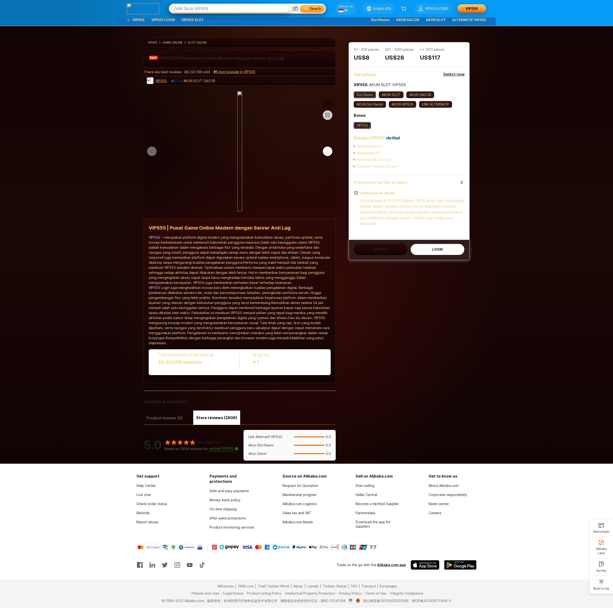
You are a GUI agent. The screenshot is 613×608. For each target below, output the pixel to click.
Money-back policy (225, 500)
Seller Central (366, 495)
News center (439, 504)
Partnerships (365, 513)
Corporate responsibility (448, 495)
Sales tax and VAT (297, 513)
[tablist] (240, 417)
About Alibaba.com (444, 486)
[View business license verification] (350, 600)
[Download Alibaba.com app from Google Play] (460, 565)
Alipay (298, 586)
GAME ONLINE (172, 42)
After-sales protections (228, 518)
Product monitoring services (232, 527)
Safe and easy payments (229, 491)
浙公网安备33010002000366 (386, 601)
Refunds (143, 513)
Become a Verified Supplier (377, 504)
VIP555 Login (159, 288)
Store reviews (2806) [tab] (216, 417)
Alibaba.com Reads (298, 522)
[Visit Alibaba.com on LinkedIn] (152, 565)
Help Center (146, 486)
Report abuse (147, 522)
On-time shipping (223, 509)
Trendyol (368, 586)
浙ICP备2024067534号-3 (431, 601)
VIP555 (152, 42)
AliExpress (225, 586)
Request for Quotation (300, 486)
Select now (454, 74)
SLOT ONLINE (197, 42)
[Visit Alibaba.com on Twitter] (164, 565)
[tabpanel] (240, 445)
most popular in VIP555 (234, 72)
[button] (295, 8)
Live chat (143, 495)
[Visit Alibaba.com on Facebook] (139, 565)
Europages (388, 586)
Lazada (312, 586)
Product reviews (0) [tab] (165, 418)
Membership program (300, 495)
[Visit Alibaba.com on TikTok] (202, 565)
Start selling (365, 486)
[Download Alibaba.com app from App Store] (425, 565)
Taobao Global (334, 586)
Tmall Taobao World (273, 586)
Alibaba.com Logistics (300, 504)
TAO (353, 586)
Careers (435, 513)
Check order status (151, 504)
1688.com (246, 586)
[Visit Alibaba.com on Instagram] (177, 565)
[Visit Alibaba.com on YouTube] (189, 565)
